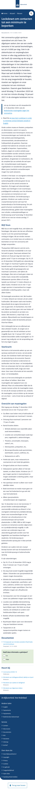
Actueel (12, 13)
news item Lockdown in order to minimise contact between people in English (17, 120)
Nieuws (19, 13)
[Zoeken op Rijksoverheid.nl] (31, 13)
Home (5, 13)
